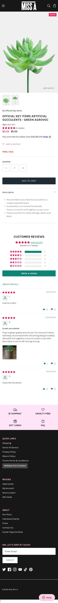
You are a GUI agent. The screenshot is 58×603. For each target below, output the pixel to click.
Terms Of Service (10, 447)
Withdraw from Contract (15, 466)
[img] (8, 292)
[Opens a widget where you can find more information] (47, 598)
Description (8, 192)
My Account (8, 488)
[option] (29, 52)
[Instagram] (15, 569)
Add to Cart (29, 181)
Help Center (8, 484)
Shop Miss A (13, 590)
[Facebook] (9, 569)
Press (5, 523)
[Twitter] (4, 569)
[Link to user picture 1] (9, 352)
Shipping (6, 443)
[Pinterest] (31, 569)
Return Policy (8, 456)
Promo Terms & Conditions (15, 460)
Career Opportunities (12, 532)
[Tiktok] (25, 569)
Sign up (10, 560)
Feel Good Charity (10, 519)
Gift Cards (7, 497)
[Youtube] (20, 569)
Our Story (7, 514)
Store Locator (9, 492)
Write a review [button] (29, 273)
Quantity (6, 161)
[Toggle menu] (3, 6)
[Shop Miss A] (29, 5)
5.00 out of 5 (37, 242)
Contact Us (7, 527)
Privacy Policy (9, 452)
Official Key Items (13, 110)
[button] (9, 128)
